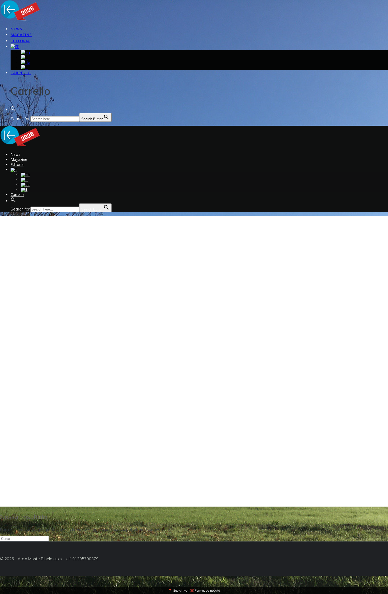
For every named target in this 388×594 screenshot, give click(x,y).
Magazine (21, 34)
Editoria (20, 40)
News (16, 28)
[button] (13, 110)
